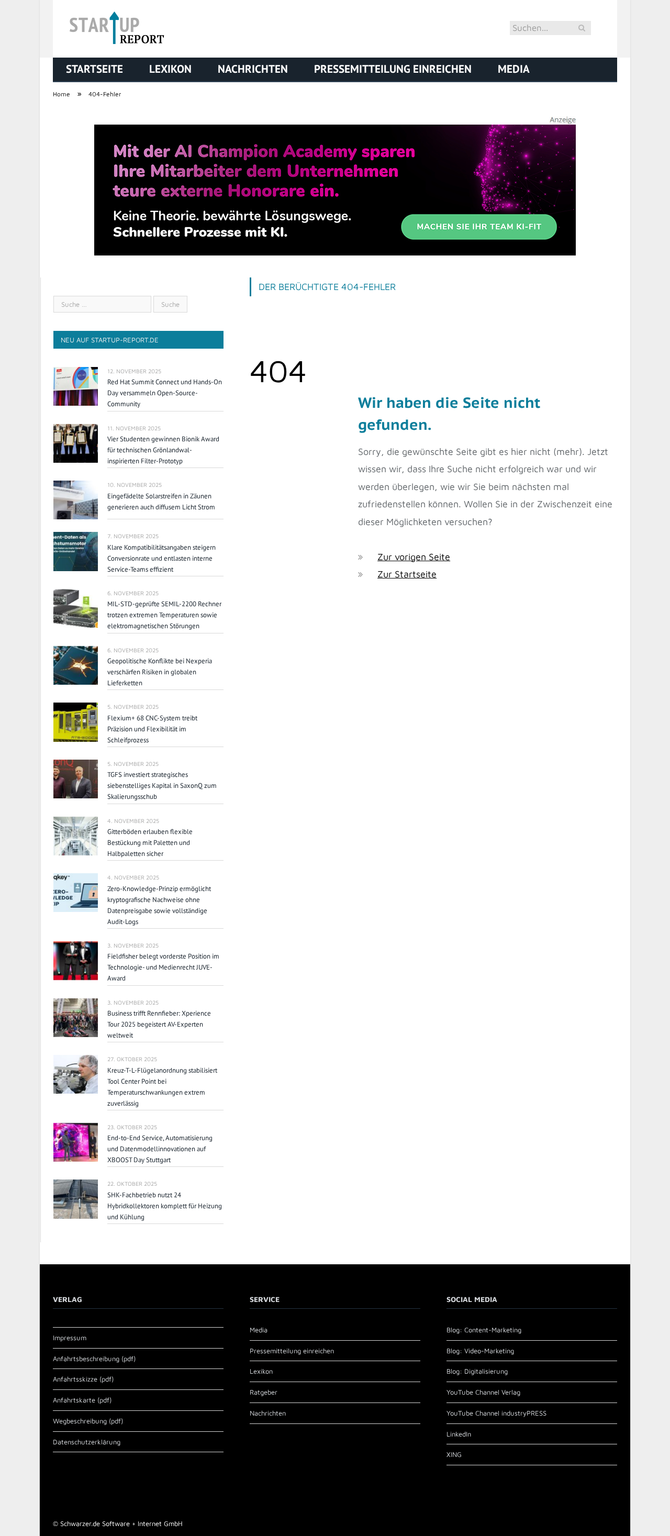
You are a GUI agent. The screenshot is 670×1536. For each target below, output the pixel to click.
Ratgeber (263, 1392)
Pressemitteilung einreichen (393, 69)
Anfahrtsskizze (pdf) (83, 1379)
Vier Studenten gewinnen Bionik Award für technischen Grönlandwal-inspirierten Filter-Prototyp (163, 450)
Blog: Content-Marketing (483, 1330)
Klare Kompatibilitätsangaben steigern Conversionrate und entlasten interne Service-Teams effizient (161, 558)
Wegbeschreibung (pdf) (88, 1421)
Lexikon (170, 69)
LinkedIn (458, 1434)
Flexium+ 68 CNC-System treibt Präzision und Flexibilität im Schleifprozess (152, 729)
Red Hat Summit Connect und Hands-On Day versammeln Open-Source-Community (164, 392)
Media (514, 69)
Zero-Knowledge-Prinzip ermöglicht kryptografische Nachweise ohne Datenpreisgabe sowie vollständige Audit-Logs (159, 905)
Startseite (94, 69)
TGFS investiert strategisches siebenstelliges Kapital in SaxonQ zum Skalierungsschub (162, 785)
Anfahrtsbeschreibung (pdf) (94, 1358)
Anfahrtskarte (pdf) (82, 1400)
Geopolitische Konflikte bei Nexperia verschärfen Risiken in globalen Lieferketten (159, 671)
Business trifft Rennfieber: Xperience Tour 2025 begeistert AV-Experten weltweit (159, 1024)
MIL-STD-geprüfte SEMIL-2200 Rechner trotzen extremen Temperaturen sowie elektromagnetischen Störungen (164, 614)
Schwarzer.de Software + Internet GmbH (121, 1523)
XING (454, 1454)
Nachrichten (253, 69)
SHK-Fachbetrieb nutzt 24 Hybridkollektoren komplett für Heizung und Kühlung (164, 1205)
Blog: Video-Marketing (480, 1350)
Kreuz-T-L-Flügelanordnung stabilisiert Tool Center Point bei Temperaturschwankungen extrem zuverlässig (162, 1087)
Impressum (69, 1337)
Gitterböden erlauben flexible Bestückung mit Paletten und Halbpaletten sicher (150, 842)
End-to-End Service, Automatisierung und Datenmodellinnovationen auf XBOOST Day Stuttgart (160, 1148)
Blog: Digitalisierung (477, 1371)
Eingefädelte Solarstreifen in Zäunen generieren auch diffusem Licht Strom (161, 501)
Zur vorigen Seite (413, 556)
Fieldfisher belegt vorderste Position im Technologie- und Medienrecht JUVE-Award (163, 967)
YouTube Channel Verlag (483, 1392)
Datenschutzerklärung (86, 1442)
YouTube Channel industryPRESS (496, 1413)
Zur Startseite (407, 574)
